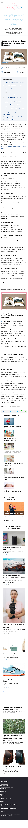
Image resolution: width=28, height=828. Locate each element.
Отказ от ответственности (8, 802)
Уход (2, 793)
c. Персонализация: (14, 93)
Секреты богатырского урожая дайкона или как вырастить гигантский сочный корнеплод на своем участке (13, 738)
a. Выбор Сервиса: (13, 89)
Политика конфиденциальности (9, 804)
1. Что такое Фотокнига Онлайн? (15, 82)
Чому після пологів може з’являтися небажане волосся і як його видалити (14, 626)
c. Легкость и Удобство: (15, 106)
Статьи (5, 62)
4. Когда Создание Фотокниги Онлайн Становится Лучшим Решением (13, 112)
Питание (3, 790)
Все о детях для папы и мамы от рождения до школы (14, 19)
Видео (3, 794)
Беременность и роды (7, 787)
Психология (4, 785)
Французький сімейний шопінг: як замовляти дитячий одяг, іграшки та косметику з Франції (14, 577)
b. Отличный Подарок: (15, 104)
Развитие (3, 791)
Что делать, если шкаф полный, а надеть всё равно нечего (13, 708)
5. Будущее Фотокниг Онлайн (14, 117)
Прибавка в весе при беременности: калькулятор (13, 512)
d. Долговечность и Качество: (16, 108)
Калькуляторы (5, 795)
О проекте (4, 805)
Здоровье (4, 788)
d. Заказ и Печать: (13, 95)
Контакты (3, 811)
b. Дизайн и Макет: (13, 91)
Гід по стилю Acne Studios (11, 653)
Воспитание (4, 784)
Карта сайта (4, 801)
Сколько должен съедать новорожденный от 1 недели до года (14, 477)
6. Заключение (10, 119)
